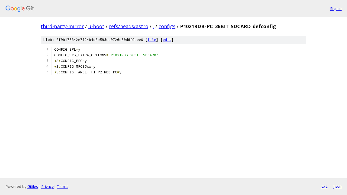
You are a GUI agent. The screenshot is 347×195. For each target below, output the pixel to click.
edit (167, 39)
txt (324, 186)
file (151, 39)
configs (167, 26)
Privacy (47, 186)
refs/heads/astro (128, 26)
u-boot (96, 26)
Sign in (336, 8)
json (337, 186)
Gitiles (32, 186)
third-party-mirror (62, 26)
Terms (62, 186)
